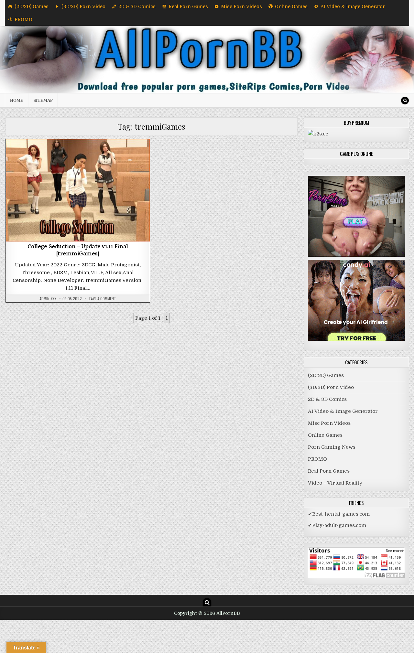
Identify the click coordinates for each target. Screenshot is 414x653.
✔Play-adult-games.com (337, 525)
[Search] (405, 100)
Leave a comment (102, 299)
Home (16, 100)
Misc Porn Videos (241, 6)
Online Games (291, 6)
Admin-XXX (48, 299)
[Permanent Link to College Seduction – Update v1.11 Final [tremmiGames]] (78, 190)
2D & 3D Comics (137, 6)
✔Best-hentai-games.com (339, 514)
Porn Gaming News (331, 447)
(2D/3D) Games (32, 6)
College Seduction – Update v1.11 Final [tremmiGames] (77, 250)
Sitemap (43, 100)
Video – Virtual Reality (335, 483)
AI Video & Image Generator (353, 6)
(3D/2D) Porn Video (83, 6)
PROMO (23, 19)
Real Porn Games (188, 6)
